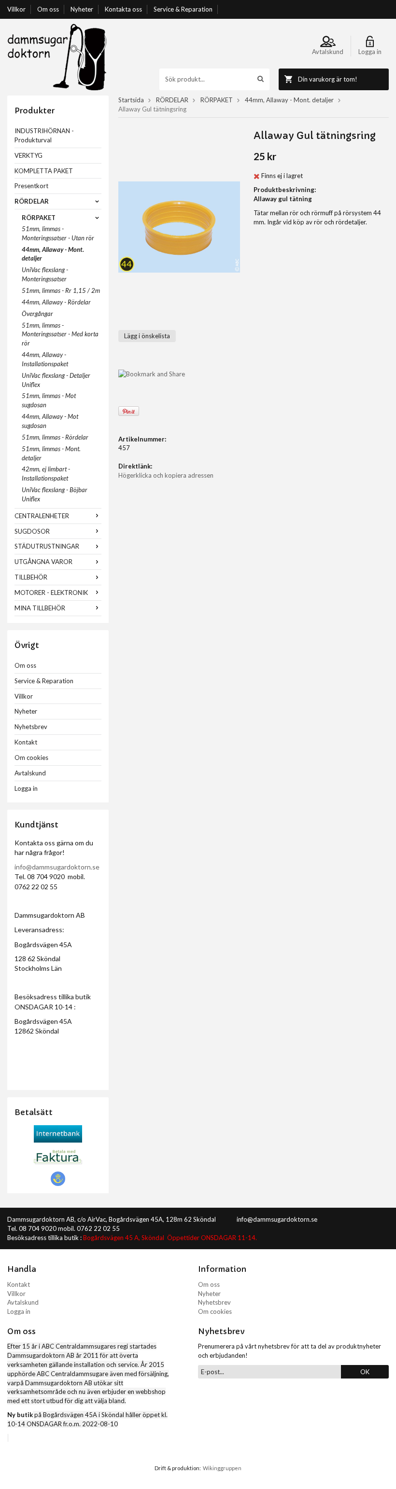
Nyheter (82, 9)
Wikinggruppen (222, 1468)
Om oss (48, 9)
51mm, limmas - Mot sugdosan (49, 400)
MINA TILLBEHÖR (39, 608)
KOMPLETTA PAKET (43, 171)
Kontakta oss (123, 9)
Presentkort (31, 186)
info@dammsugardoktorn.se (56, 867)
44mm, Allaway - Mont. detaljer (53, 254)
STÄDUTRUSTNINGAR (46, 546)
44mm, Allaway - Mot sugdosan (50, 421)
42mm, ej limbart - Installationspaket (46, 473)
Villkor (16, 9)
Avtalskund (30, 773)
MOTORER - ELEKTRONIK (51, 592)
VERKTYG (28, 155)
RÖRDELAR (31, 201)
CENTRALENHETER (41, 516)
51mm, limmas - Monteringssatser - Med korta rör (60, 334)
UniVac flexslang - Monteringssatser (45, 274)
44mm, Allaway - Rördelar (56, 302)
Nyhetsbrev (30, 727)
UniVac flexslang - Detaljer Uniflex (56, 380)
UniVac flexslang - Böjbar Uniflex (54, 494)
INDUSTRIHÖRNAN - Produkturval (44, 135)
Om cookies (31, 757)
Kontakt (25, 742)
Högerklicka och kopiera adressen (165, 475)
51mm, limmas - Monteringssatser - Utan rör (58, 233)
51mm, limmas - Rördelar (55, 437)
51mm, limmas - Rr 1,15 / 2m (61, 290)
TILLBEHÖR (30, 577)
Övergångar (37, 313)
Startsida (131, 100)
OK (364, 1372)
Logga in (26, 788)
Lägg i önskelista (147, 336)
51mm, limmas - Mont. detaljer (51, 453)
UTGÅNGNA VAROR (43, 561)
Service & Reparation (183, 9)
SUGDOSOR (32, 531)
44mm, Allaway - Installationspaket (45, 359)
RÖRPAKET (39, 217)
